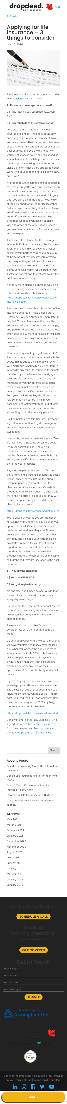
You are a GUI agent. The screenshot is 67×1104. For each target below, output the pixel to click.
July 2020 (13, 857)
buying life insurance (26, 98)
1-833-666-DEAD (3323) (33, 939)
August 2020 (15, 852)
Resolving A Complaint (47, 1079)
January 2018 (15, 884)
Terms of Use (23, 1079)
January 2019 (15, 879)
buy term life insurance (41, 723)
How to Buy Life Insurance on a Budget (30, 794)
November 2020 (16, 846)
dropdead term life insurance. (34, 732)
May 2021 (13, 819)
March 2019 (14, 873)
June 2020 (13, 862)
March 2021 (14, 824)
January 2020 (15, 868)
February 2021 (15, 830)
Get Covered (33, 950)
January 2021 (15, 835)
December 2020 (16, 841)
